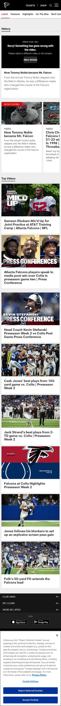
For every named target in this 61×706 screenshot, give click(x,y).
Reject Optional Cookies (30, 690)
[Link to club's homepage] (6, 3)
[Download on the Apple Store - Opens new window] (18, 622)
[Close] (57, 635)
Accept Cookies (30, 700)
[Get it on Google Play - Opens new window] (41, 623)
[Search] (50, 5)
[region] (30, 668)
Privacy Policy (39, 675)
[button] (30, 60)
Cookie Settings (31, 681)
